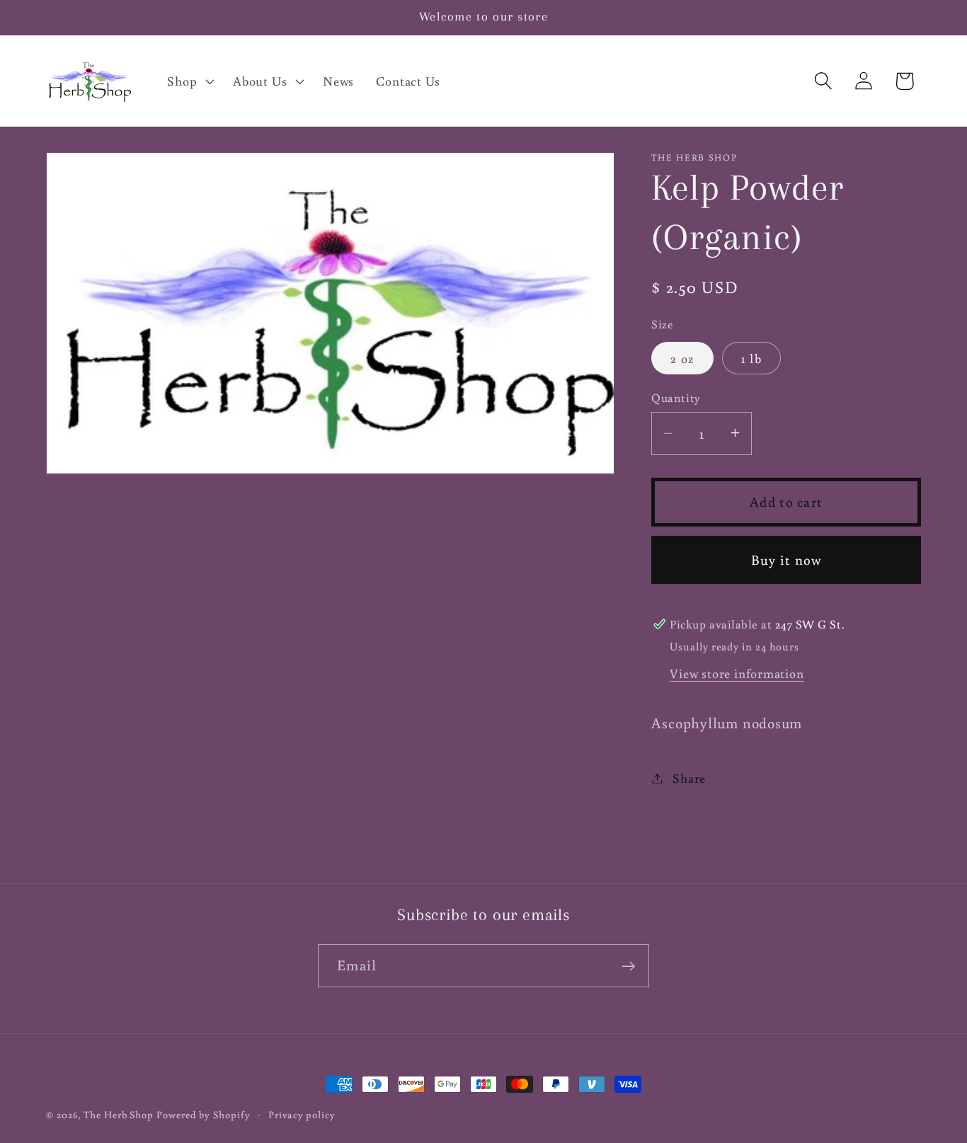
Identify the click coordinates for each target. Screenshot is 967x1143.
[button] (189, 81)
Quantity (675, 397)
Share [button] (689, 777)
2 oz (682, 357)
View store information (736, 672)
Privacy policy (302, 1114)
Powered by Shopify (203, 1114)
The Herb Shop (119, 1114)
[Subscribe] (628, 966)
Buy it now (786, 559)
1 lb (751, 357)
